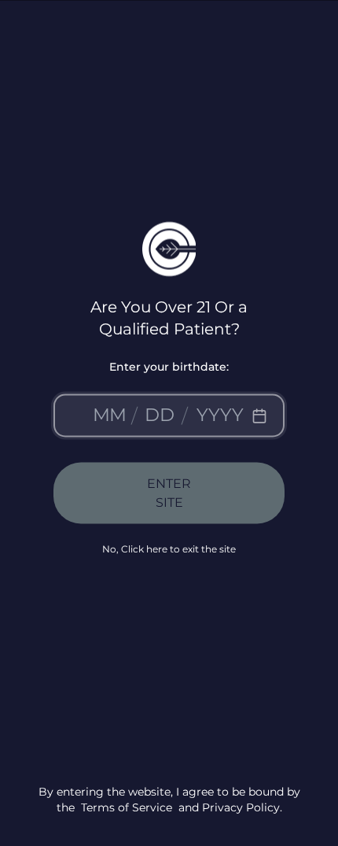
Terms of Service (126, 807)
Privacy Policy (241, 807)
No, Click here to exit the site (169, 549)
